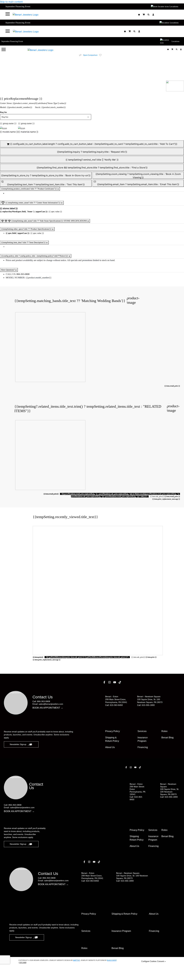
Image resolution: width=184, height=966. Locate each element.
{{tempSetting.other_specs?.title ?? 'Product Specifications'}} (26, 229)
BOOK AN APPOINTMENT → (47, 708)
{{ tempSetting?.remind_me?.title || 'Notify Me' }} (92, 159)
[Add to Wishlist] (102, 55)
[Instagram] (110, 682)
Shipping (136, 838)
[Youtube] (115, 682)
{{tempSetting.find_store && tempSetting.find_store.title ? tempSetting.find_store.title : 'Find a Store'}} (92, 167)
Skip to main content (11, 1)
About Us (110, 747)
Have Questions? (8, 270)
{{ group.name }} (8, 123)
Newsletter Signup (18, 744)
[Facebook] (104, 682)
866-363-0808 (23, 274)
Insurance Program (153, 838)
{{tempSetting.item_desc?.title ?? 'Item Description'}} (23, 242)
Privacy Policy (112, 731)
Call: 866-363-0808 (41, 701)
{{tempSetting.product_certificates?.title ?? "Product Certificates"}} (29, 189)
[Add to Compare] (80, 55)
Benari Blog (167, 737)
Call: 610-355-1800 (146, 705)
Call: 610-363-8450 (114, 705)
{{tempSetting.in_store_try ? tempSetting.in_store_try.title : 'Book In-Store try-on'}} (45, 175)
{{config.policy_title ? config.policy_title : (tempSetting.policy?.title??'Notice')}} (35, 256)
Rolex (164, 731)
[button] (7, 14)
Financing (143, 747)
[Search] (148, 14)
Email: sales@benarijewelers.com (47, 704)
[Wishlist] (139, 14)
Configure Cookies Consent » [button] (153, 961)
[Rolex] (168, 15)
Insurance (143, 739)
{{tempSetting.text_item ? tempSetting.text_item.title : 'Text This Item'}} (46, 184)
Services (142, 731)
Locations (173, 6)
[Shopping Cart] (144, 14)
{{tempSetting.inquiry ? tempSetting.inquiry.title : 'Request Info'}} (92, 151)
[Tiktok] (120, 682)
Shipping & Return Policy (112, 739)
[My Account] (153, 14)
